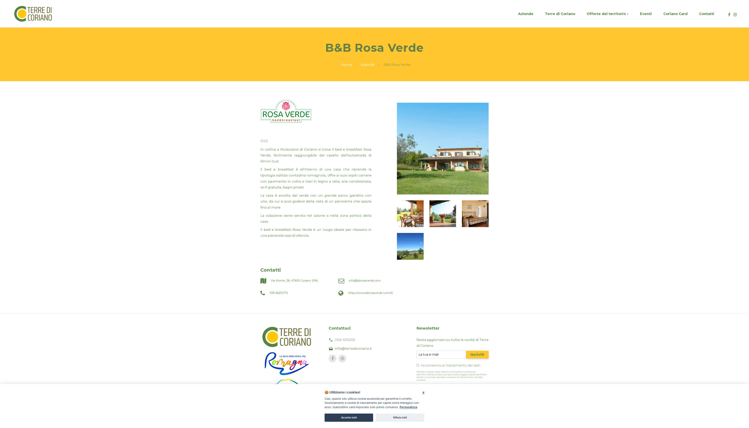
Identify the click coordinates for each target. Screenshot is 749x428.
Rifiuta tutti (400, 417)
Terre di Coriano (560, 14)
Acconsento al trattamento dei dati (450, 365)
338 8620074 (278, 292)
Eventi (646, 14)
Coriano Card (675, 14)
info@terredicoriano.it (353, 348)
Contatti (706, 14)
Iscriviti (477, 354)
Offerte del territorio (606, 14)
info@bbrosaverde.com (364, 280)
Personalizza (408, 407)
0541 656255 (345, 340)
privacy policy (451, 374)
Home (346, 65)
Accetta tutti (349, 417)
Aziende (525, 14)
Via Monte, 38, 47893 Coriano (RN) (294, 280)
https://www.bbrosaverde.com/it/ (370, 292)
